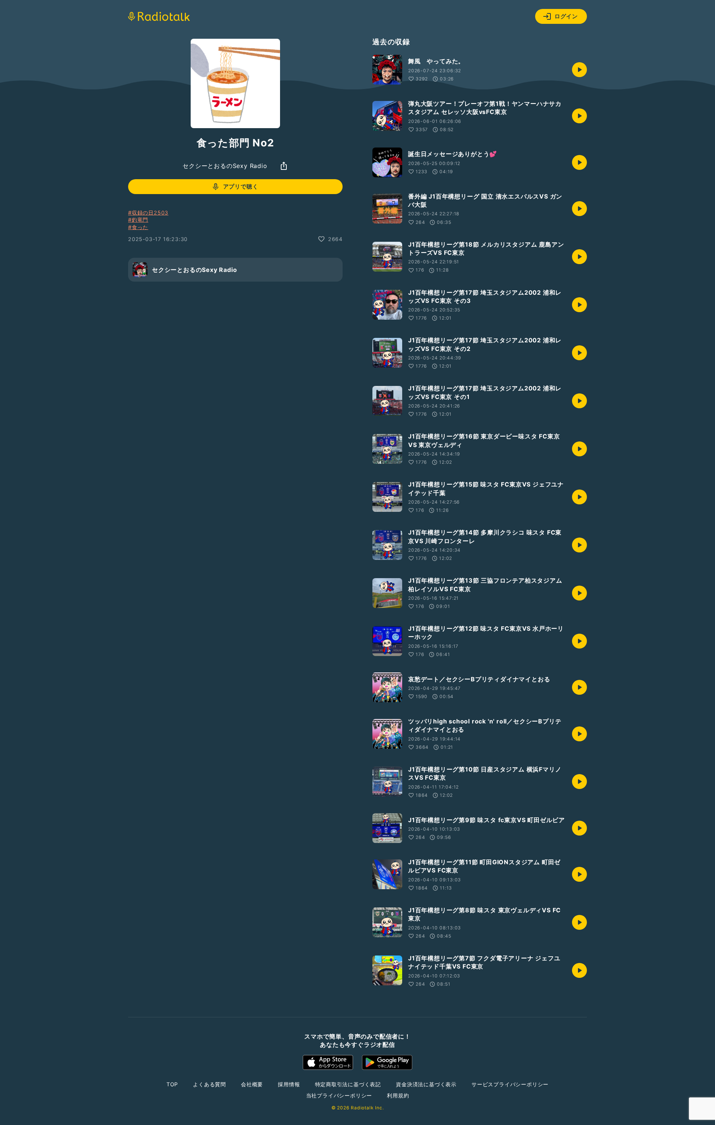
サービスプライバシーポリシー (510, 1084)
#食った (138, 227)
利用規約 (398, 1095)
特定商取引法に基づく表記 (348, 1084)
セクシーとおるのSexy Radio (224, 165)
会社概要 (252, 1084)
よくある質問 (209, 1084)
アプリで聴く (240, 186)
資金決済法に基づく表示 (426, 1084)
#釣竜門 (138, 219)
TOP (172, 1084)
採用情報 (289, 1084)
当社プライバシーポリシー (339, 1095)
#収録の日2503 (148, 212)
